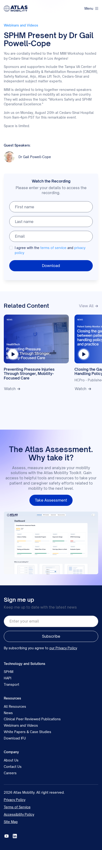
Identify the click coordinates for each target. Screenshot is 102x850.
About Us (11, 760)
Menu (88, 8)
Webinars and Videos (21, 725)
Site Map (11, 822)
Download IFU (15, 738)
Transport (11, 684)
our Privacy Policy (63, 648)
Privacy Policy (14, 800)
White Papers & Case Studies (27, 732)
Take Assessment (51, 500)
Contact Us (13, 767)
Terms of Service (17, 807)
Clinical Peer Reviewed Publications (32, 719)
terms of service (53, 248)
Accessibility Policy (19, 814)
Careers (10, 773)
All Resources (15, 706)
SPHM (8, 672)
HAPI (7, 678)
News (8, 713)
